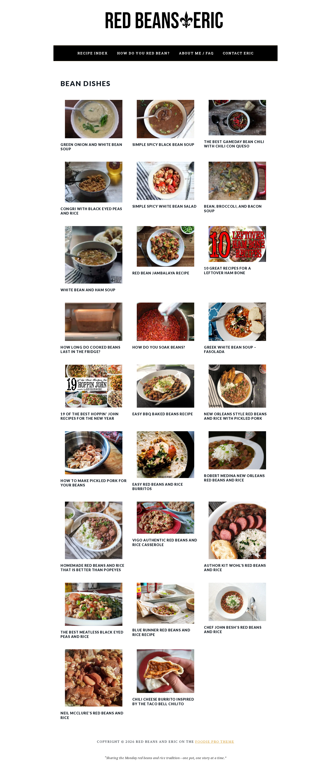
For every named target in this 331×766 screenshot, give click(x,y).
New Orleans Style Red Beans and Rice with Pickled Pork (235, 416)
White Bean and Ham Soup (88, 290)
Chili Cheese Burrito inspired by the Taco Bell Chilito (163, 701)
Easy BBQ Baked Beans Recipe (162, 414)
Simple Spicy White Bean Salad (164, 206)
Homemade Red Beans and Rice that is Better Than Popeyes (93, 567)
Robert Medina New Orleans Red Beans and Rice (234, 478)
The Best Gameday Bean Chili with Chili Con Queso (234, 144)
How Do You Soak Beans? (158, 347)
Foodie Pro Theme (214, 741)
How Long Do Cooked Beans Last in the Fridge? (90, 349)
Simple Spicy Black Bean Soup (163, 144)
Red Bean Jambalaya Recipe (160, 273)
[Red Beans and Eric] (165, 42)
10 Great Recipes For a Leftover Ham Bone (227, 270)
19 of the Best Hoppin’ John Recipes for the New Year (90, 416)
